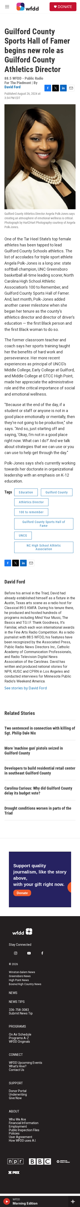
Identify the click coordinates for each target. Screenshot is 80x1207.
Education (26, 492)
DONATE (65, 7)
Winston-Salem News (22, 972)
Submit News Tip (21, 1013)
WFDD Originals (19, 1041)
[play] (7, 1201)
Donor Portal (17, 1091)
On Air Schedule (20, 1034)
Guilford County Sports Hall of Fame (43, 523)
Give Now (15, 1098)
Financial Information (23, 1123)
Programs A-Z (19, 1038)
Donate (22, 893)
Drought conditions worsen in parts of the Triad (37, 810)
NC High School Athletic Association (44, 547)
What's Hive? (17, 1066)
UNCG (23, 535)
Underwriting (18, 1094)
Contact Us (16, 1070)
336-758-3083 (19, 1010)
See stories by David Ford (25, 688)
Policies (14, 1133)
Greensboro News (20, 976)
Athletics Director (31, 502)
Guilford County (57, 492)
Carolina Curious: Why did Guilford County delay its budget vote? (38, 790)
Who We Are (17, 1119)
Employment (18, 1126)
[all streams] (74, 1201)
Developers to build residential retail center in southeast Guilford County (39, 770)
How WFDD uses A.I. (22, 1140)
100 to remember (31, 512)
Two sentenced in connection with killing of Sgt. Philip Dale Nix (39, 730)
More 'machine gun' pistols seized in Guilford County (33, 750)
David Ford (12, 87)
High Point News (19, 980)
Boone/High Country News (25, 984)
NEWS (13, 993)
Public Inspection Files (24, 1130)
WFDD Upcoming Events (25, 1062)
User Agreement (20, 1137)
